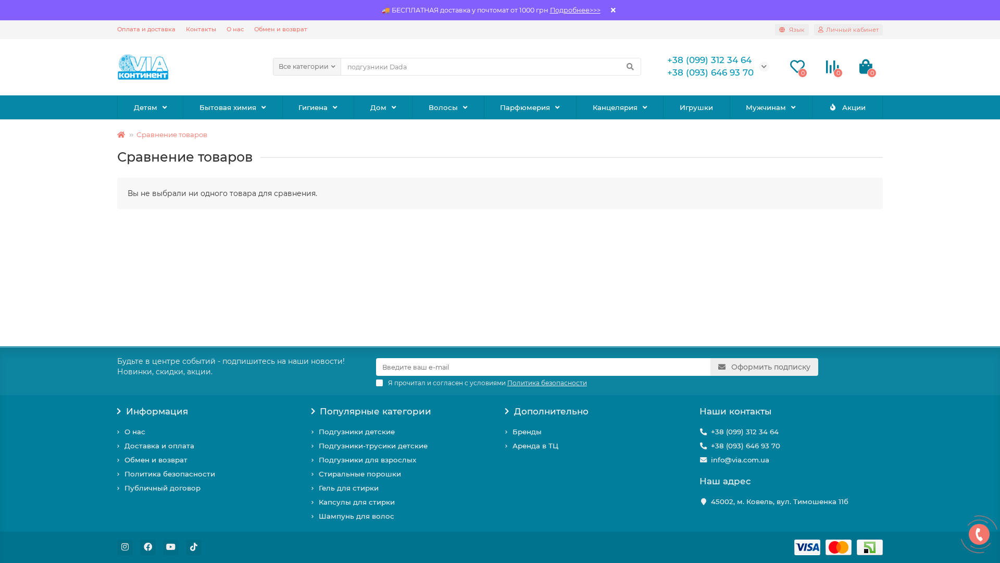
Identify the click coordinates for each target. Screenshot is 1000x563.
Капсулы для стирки (357, 502)
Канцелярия (615, 107)
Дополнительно (551, 411)
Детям (145, 107)
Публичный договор (162, 488)
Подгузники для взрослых (367, 460)
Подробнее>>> (575, 10)
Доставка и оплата (159, 446)
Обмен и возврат (280, 29)
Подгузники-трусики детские (373, 446)
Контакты (201, 29)
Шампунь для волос (356, 516)
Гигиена (313, 107)
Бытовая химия (227, 107)
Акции (854, 107)
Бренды (527, 431)
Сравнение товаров (171, 134)
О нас (235, 29)
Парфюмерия (525, 107)
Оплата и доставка (146, 29)
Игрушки (696, 107)
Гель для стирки (349, 488)
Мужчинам (766, 107)
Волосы (443, 107)
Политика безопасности (169, 474)
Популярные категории (375, 411)
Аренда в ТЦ (535, 446)
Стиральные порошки (360, 474)
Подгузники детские (357, 431)
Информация (157, 411)
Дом (378, 107)
